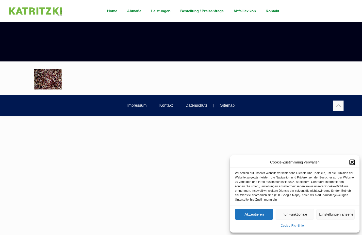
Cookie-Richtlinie (292, 225)
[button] (352, 162)
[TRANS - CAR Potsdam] (35, 40)
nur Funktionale (294, 214)
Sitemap (227, 105)
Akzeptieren (254, 214)
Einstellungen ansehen (337, 214)
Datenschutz (196, 105)
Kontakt (166, 105)
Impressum (137, 105)
